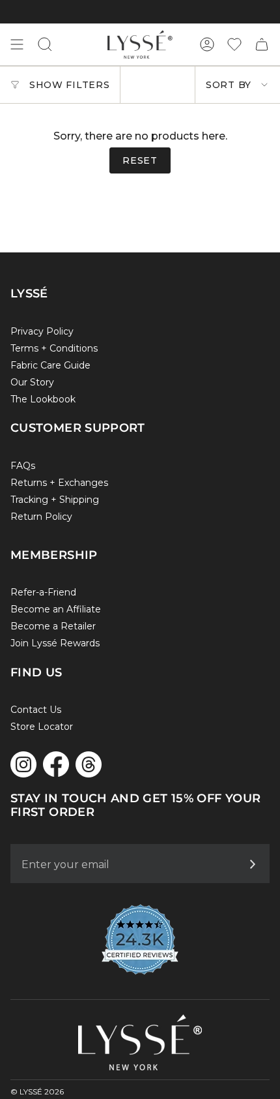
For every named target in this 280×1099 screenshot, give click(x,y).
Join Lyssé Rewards (55, 643)
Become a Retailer (53, 626)
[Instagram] (23, 764)
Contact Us (35, 709)
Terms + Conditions (54, 348)
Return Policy (41, 516)
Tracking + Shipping (54, 499)
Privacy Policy (42, 331)
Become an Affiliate (55, 609)
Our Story (32, 382)
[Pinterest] (89, 764)
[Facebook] (56, 764)
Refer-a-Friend (43, 592)
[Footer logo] (140, 1042)
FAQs (22, 466)
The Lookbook (43, 399)
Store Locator (41, 726)
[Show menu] (17, 44)
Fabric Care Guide (50, 365)
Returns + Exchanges (59, 483)
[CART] (261, 44)
